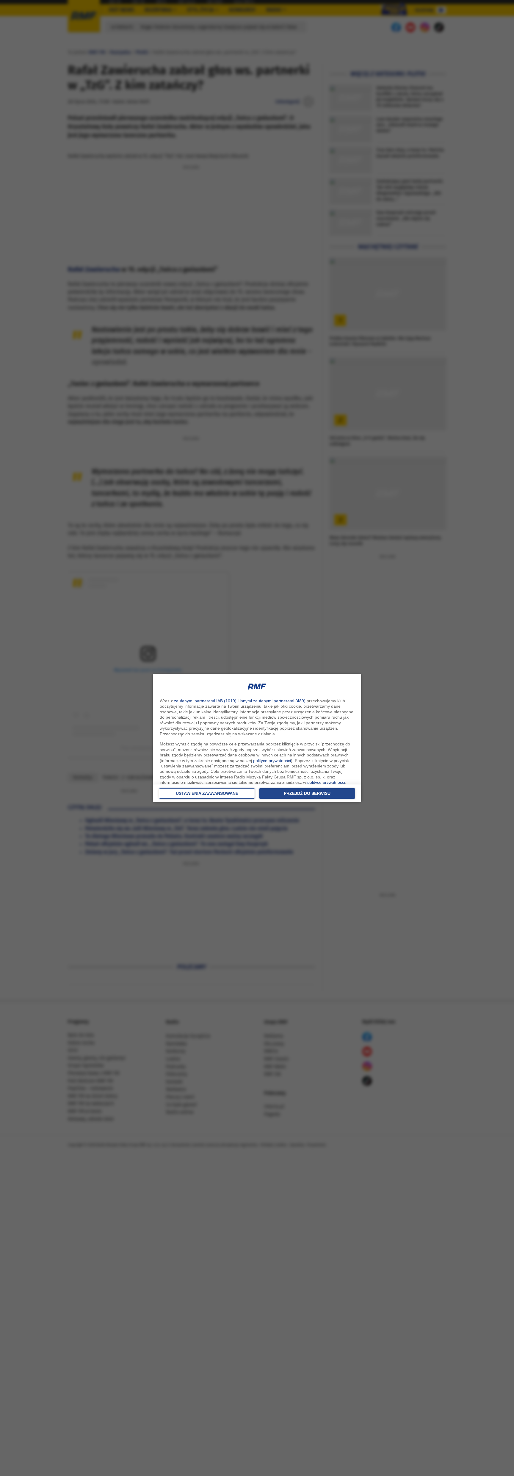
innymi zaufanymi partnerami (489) (272, 700)
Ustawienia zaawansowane (207, 793)
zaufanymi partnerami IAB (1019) (205, 700)
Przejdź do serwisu (307, 793)
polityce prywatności (272, 760)
